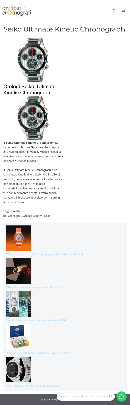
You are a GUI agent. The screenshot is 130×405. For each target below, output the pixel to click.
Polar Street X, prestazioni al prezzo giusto (33, 386)
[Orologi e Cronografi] (17, 10)
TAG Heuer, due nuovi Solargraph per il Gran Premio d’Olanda (45, 254)
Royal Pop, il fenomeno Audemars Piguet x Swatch (38, 353)
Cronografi (14, 215)
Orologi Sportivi (32, 215)
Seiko (47, 215)
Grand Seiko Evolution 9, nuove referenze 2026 (36, 320)
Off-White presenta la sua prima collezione (33, 287)
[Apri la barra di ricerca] (114, 11)
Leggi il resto (11, 211)
